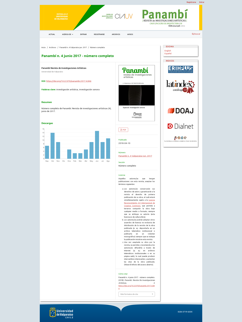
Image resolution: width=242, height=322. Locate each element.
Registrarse (99, 34)
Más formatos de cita (129, 294)
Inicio (43, 47)
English (168, 51)
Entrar (83, 34)
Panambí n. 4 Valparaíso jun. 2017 (73, 47)
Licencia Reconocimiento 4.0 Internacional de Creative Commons (139, 203)
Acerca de (67, 34)
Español (168, 53)
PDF (124, 130)
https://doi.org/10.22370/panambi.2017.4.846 (68, 81)
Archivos (116, 34)
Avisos (130, 34)
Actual (52, 34)
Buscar (197, 34)
